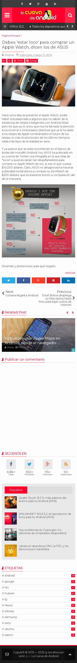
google (9, 581)
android (9, 575)
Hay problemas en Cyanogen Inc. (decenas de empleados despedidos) (43, 531)
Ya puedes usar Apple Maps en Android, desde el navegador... (32, 340)
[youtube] (46, 4)
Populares (15, 490)
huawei (9, 593)
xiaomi (9, 635)
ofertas (9, 611)
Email (33, 60)
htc (7, 587)
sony (8, 623)
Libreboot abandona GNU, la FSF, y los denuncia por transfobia (43, 547)
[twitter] (30, 4)
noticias (70, 272)
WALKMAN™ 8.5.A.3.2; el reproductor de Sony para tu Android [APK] (45, 515)
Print (20, 60)
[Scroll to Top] (70, 654)
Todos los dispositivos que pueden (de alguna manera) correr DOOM (43, 27)
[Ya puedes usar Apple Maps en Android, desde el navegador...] (38, 335)
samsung (11, 617)
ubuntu (9, 629)
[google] (38, 4)
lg (6, 599)
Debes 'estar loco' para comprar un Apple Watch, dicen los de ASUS (38, 45)
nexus (8, 605)
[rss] (55, 4)
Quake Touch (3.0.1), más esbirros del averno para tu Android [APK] (42, 499)
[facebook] (22, 4)
